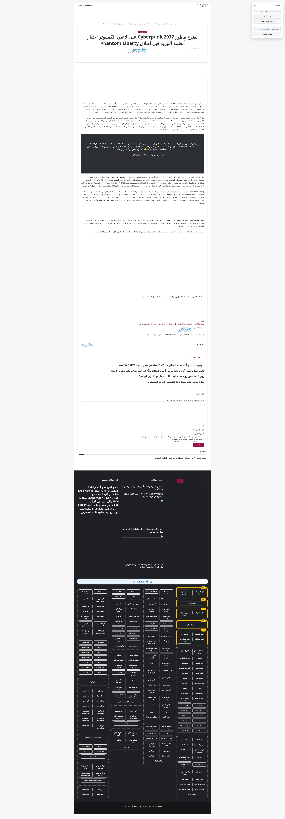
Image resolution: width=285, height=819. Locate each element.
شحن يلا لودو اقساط (152, 610)
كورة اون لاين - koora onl (100, 625)
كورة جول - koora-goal (100, 600)
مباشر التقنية (184, 720)
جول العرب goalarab (133, 717)
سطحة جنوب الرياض (133, 674)
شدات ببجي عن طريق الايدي (151, 642)
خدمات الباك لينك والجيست (166, 727)
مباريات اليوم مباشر (133, 598)
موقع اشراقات (199, 639)
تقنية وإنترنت (171, 24)
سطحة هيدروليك (119, 660)
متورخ (199, 688)
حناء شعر (151, 704)
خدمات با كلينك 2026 (166, 745)
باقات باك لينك (184, 745)
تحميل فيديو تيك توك (86, 767)
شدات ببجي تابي (152, 599)
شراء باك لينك (199, 740)
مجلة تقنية (185, 779)
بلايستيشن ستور (166, 690)
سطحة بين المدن (133, 660)
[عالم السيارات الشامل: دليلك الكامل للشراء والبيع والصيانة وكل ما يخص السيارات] (142, 549)
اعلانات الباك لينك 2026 (184, 766)
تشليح (133, 680)
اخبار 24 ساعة (199, 789)
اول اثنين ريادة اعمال (199, 593)
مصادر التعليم (199, 779)
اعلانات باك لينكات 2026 (93, 737)
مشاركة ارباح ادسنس (185, 593)
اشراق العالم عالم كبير (184, 758)
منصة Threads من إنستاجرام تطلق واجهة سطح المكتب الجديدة (180, 458)
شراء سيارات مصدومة (119, 696)
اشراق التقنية (185, 651)
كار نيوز (184, 678)
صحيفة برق (184, 634)
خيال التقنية (199, 663)
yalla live (126, 747)
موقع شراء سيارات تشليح (118, 688)
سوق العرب (166, 733)
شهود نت (184, 715)
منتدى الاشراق (199, 764)
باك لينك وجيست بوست (185, 773)
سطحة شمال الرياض (133, 666)
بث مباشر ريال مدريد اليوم (118, 717)
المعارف (199, 705)
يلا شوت (133, 591)
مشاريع (151, 751)
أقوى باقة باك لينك (151, 738)
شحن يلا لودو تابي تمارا (151, 649)
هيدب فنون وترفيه (184, 789)
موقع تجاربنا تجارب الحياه (151, 745)
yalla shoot (119, 591)
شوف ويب (184, 663)
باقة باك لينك (199, 613)
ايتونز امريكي (152, 604)
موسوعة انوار (199, 730)
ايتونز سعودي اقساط (166, 610)
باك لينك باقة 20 (152, 733)
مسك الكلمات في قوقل (199, 652)
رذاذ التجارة (184, 710)
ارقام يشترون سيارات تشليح (133, 696)
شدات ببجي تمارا (151, 591)
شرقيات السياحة (185, 725)
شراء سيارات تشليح (133, 688)
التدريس (199, 757)
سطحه (119, 655)
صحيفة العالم (192, 794)
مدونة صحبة (199, 725)
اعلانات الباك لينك (184, 750)
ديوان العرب (166, 751)
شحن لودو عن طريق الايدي (151, 679)
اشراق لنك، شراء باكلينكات (199, 751)
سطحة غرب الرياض (118, 666)
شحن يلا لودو (166, 677)
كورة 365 (133, 711)
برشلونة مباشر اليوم (118, 734)
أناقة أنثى (184, 683)
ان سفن (199, 658)
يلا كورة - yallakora (85, 625)
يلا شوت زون (100, 751)
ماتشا (151, 712)
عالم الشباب (192, 603)
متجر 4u (166, 641)
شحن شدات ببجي (166, 670)
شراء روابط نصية (199, 745)
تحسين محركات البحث (184, 614)
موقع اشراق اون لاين (185, 640)
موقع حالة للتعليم (185, 784)
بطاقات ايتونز (152, 685)
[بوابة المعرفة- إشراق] (202, 5)
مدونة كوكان (184, 673)
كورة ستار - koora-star (85, 593)
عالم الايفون (199, 673)
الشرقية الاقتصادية (184, 668)
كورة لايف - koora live (100, 712)
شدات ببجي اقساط (166, 593)
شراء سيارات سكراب (119, 681)
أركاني (199, 720)
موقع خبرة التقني (199, 683)
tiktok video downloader (85, 774)
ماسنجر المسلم (192, 624)
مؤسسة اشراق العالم (85, 5)
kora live (85, 642)
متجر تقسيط (151, 623)
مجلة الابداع (184, 693)
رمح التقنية (199, 710)
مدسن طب (199, 772)
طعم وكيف (199, 715)
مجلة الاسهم (199, 668)
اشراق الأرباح (185, 730)
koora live (85, 606)
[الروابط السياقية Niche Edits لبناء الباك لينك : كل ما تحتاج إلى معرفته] (142, 514)
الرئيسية (179, 24)
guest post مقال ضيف (151, 727)
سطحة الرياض (133, 655)
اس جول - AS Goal (85, 632)
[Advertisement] (142, 15)
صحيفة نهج (199, 678)
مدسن (185, 688)
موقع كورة (93, 682)
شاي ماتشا (166, 717)
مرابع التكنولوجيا (185, 658)
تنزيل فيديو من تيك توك (100, 767)
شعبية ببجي (166, 685)
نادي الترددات (199, 698)
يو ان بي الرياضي (199, 784)
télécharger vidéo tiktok (93, 780)
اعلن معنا (127, 806)
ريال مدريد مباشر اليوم (133, 734)
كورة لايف (100, 647)
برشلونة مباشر (118, 596)
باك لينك (151, 756)
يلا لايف (126, 723)
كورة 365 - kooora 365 (100, 632)
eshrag (129, 52)
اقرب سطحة (118, 672)
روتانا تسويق (199, 693)
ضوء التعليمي (199, 634)
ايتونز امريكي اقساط (152, 657)
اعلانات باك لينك (166, 756)
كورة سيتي (118, 711)
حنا (166, 712)
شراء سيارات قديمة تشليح (126, 702)
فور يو (151, 663)
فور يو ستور (151, 636)
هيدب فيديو (184, 705)
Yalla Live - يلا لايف (85, 617)
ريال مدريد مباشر (133, 604)
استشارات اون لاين (184, 699)
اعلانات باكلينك (159, 761)
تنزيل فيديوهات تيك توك (100, 774)
